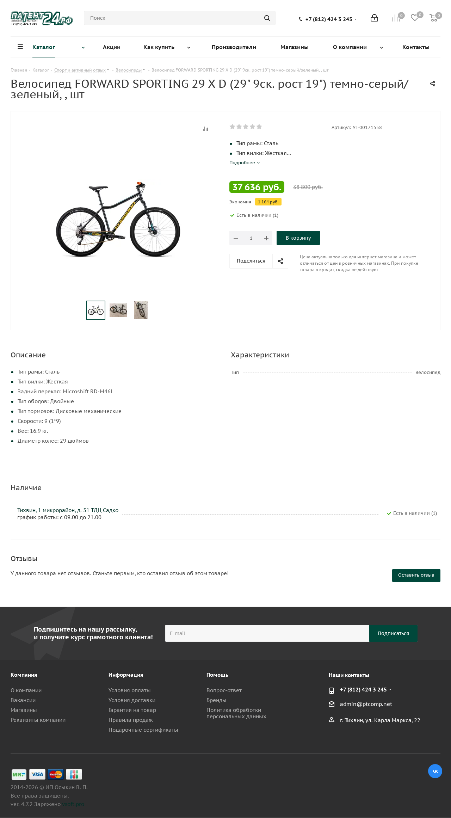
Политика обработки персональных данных (236, 713)
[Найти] (267, 18)
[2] (239, 127)
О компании (26, 690)
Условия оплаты (130, 690)
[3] (246, 127)
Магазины (24, 710)
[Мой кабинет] (374, 18)
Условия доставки (132, 700)
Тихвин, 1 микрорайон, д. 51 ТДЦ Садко (67, 510)
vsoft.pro (73, 804)
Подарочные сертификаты (143, 729)
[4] (252, 127)
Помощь (217, 674)
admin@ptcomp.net (366, 704)
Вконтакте (435, 771)
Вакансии (23, 700)
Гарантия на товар (132, 710)
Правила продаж (131, 719)
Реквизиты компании (38, 719)
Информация (126, 674)
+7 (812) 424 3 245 (328, 19)
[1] (232, 127)
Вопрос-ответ (224, 690)
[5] (259, 127)
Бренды (216, 700)
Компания (24, 674)
